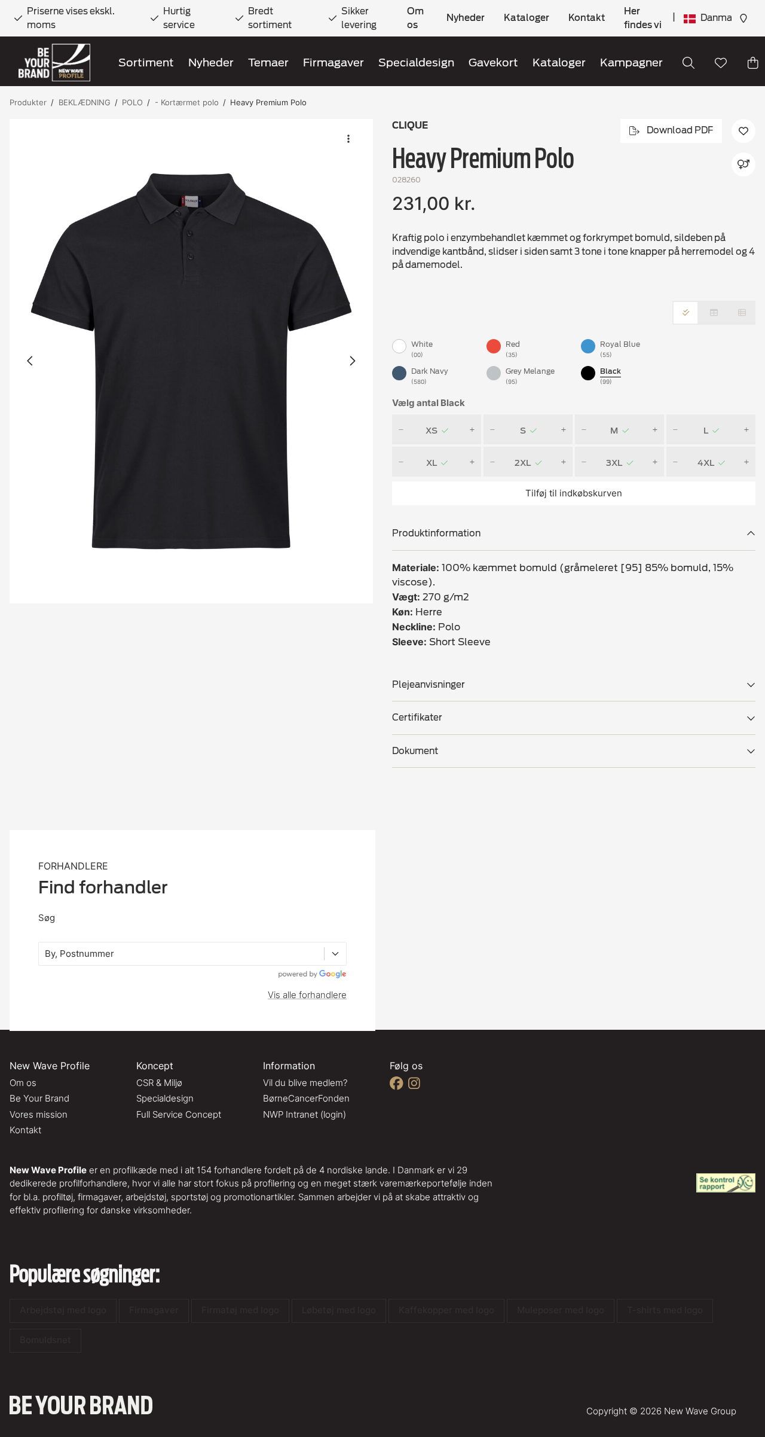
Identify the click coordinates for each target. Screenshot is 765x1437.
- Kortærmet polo (187, 102)
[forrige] (30, 361)
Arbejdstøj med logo (63, 1310)
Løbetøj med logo (339, 1310)
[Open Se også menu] (743, 164)
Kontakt (586, 18)
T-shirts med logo (665, 1310)
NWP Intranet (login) (304, 1114)
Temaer (268, 62)
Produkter (28, 102)
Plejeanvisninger (428, 684)
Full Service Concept (178, 1114)
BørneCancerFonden (306, 1098)
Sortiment (146, 62)
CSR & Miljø (159, 1082)
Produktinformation (436, 533)
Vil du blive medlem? (305, 1082)
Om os (415, 18)
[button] (191, 361)
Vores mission (39, 1114)
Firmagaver (333, 62)
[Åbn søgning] (688, 62)
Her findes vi (643, 18)
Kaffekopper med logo (446, 1310)
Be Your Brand (39, 1098)
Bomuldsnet (45, 1340)
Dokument (415, 751)
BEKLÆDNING (85, 102)
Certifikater (417, 717)
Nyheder (465, 18)
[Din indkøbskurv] (753, 62)
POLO (132, 102)
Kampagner (631, 62)
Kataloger (526, 18)
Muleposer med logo (560, 1310)
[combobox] (46, 954)
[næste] (352, 361)
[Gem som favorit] (720, 62)
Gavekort (493, 62)
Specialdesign (416, 62)
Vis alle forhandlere (307, 994)
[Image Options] (348, 139)
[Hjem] (54, 62)
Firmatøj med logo (240, 1310)
